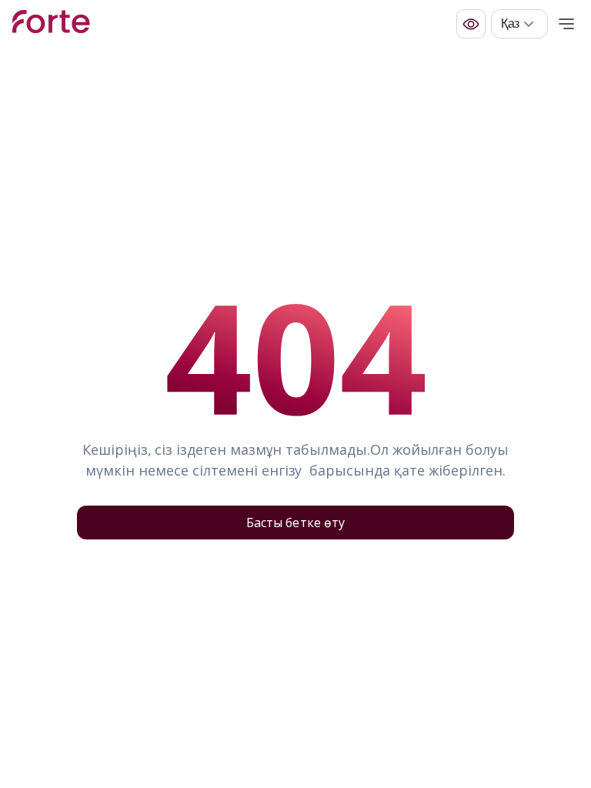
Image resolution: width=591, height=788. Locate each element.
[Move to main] (51, 24)
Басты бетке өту (295, 522)
